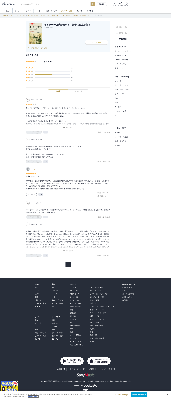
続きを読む (69, 127)
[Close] (167, 394)
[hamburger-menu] (167, 4)
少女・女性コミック (122, 90)
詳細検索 (101, 4)
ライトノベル (120, 94)
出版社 (117, 133)
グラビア (118, 107)
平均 (45, 62)
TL (116, 120)
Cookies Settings (122, 395)
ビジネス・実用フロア (18, 15)
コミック (118, 81)
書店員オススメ (120, 55)
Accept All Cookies (139, 395)
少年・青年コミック (122, 85)
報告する (103, 196)
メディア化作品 (120, 64)
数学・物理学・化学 (53, 15)
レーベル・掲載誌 (121, 137)
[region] (85, 395)
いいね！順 (78, 91)
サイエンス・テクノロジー (36, 15)
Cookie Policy (33, 396)
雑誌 (116, 102)
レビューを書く (96, 42)
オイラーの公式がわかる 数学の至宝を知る (77, 15)
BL (116, 115)
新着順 (58, 91)
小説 (116, 98)
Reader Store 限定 (121, 60)
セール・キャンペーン (123, 51)
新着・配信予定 (120, 141)
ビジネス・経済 (120, 111)
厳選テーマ (119, 68)
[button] (108, 369)
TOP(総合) (5, 15)
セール (117, 145)
